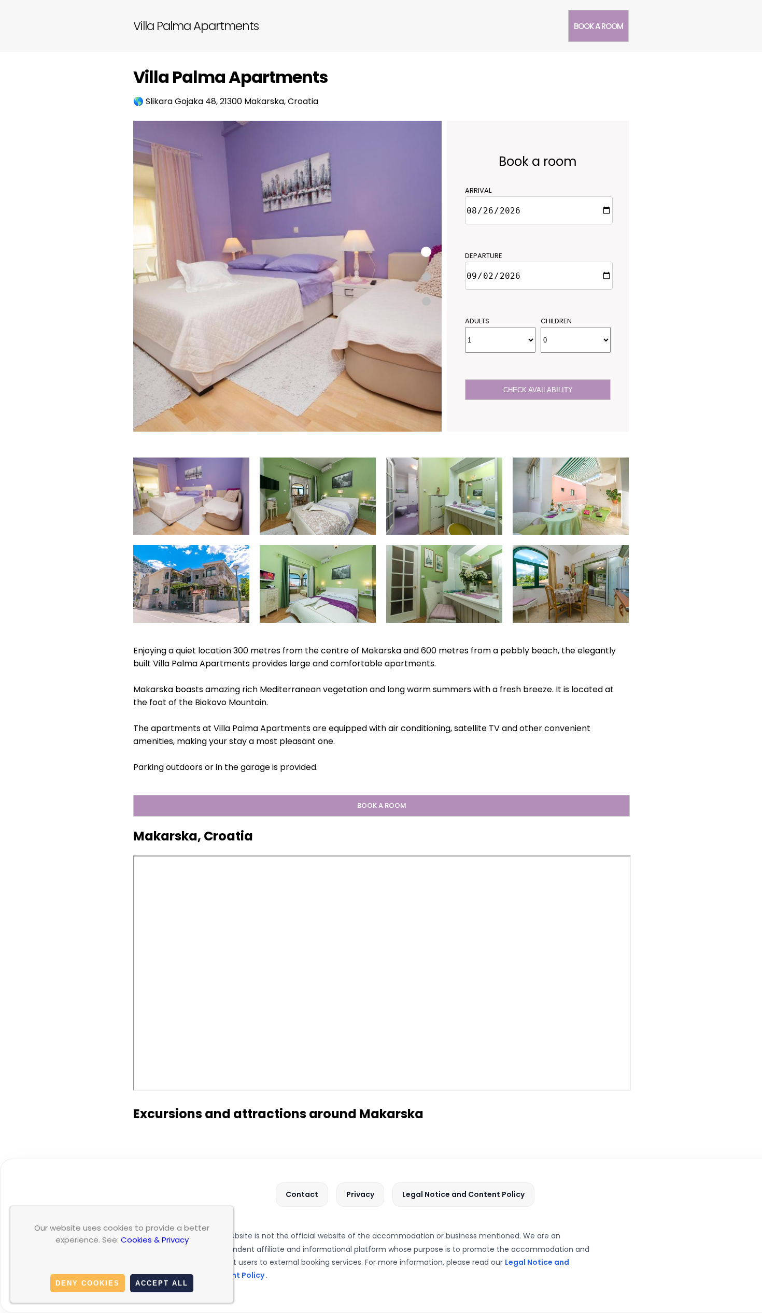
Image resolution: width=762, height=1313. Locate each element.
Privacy (360, 1194)
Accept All (161, 1283)
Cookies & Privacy (155, 1239)
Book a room (598, 26)
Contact (302, 1194)
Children (556, 321)
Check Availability (538, 390)
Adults (477, 321)
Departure (483, 256)
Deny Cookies (87, 1283)
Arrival (478, 190)
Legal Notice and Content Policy (463, 1194)
